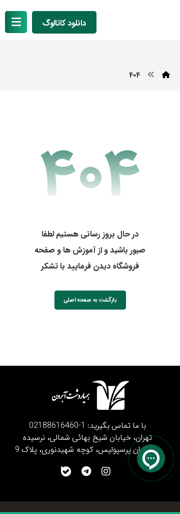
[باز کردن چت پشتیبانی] (151, 458)
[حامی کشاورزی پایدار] (141, 21)
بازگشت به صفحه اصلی (90, 300)
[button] (16, 22)
